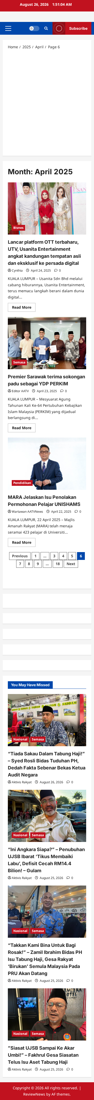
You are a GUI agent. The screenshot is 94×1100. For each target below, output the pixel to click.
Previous (20, 555)
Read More (24, 308)
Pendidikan (22, 483)
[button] (8, 28)
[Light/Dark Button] (34, 28)
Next (71, 563)
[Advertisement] (47, 102)
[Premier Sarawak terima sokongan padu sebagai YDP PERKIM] (47, 343)
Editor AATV (20, 391)
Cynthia (17, 270)
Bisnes (18, 227)
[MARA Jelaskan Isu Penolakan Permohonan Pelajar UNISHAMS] (47, 464)
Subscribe (78, 28)
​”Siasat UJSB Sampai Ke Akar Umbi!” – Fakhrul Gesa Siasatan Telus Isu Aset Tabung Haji (43, 1055)
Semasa (19, 362)
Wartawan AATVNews (27, 511)
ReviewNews (34, 1094)
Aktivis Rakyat (22, 782)
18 (58, 563)
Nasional (20, 739)
